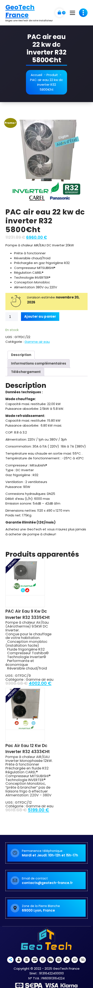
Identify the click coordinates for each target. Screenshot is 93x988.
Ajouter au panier (40, 316)
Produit (52, 75)
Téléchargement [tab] (26, 372)
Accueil (36, 75)
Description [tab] (21, 355)
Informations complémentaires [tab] (38, 363)
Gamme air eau (37, 341)
